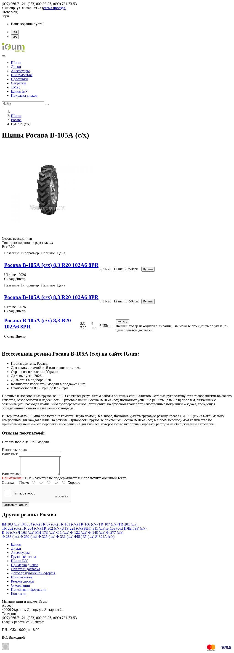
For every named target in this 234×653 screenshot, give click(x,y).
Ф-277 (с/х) (114, 532)
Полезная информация (28, 589)
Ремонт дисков (22, 581)
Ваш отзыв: (11, 474)
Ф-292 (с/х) (28, 537)
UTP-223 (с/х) (72, 528)
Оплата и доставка (25, 569)
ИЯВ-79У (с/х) (135, 528)
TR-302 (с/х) (51, 528)
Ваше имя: (10, 454)
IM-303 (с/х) (11, 524)
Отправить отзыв (15, 505)
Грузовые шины (23, 557)
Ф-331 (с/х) (64, 537)
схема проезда (54, 8)
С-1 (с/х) (62, 532)
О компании (20, 585)
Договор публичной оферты (33, 573)
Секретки (18, 83)
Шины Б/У (19, 91)
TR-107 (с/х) (107, 524)
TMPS (16, 87)
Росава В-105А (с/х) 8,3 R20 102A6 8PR (51, 265)
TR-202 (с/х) (11, 528)
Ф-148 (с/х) (96, 532)
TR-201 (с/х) (127, 524)
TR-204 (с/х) (31, 528)
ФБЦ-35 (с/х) (84, 537)
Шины (16, 63)
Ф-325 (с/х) (46, 537)
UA (15, 37)
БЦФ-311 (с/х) (94, 528)
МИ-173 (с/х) (45, 532)
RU (15, 32)
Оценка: (8, 482)
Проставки (19, 79)
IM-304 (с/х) (30, 524)
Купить (148, 269)
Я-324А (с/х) (104, 537)
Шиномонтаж (21, 75)
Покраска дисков (24, 95)
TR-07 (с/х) (49, 524)
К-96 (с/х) (9, 532)
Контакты (18, 594)
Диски (16, 67)
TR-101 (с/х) (68, 524)
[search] (47, 104)
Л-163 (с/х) (26, 532)
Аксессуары (20, 71)
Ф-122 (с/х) (78, 532)
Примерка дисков (24, 565)
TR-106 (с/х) (88, 524)
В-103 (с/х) (114, 528)
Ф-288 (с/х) (10, 537)
